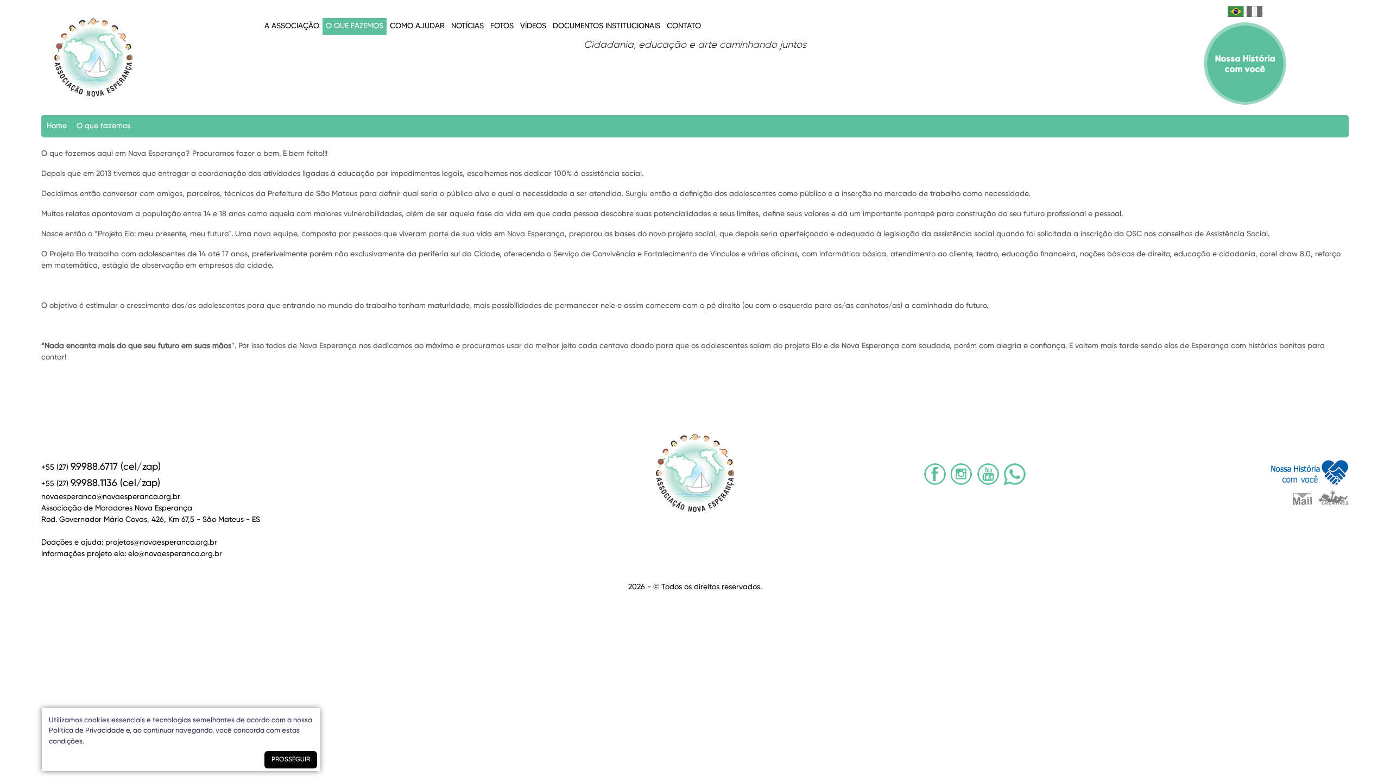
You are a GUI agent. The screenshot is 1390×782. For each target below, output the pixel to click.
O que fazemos (354, 26)
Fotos (502, 26)
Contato (684, 26)
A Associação (291, 26)
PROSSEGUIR (290, 759)
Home (57, 126)
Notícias (467, 26)
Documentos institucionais (606, 26)
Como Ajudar (417, 26)
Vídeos (533, 26)
